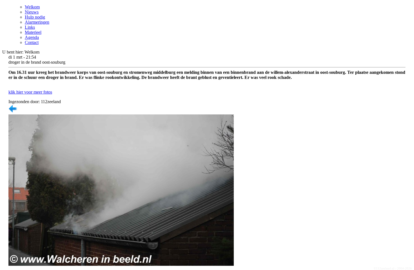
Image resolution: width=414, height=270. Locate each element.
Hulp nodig (35, 17)
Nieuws (32, 12)
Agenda (32, 37)
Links (30, 27)
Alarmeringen (37, 22)
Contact (32, 42)
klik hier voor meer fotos (30, 92)
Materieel (33, 32)
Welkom (32, 7)
